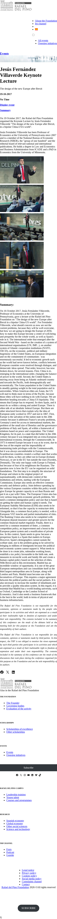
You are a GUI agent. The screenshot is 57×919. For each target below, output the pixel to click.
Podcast (10, 852)
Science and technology (18, 829)
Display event (7, 105)
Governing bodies (15, 705)
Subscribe (28, 767)
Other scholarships (15, 732)
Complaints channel (32, 881)
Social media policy (31, 878)
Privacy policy (29, 873)
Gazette (10, 855)
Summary (5, 110)
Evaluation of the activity (18, 708)
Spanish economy (15, 820)
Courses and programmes (19, 800)
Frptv (9, 849)
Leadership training (16, 794)
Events (4, 53)
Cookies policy (29, 875)
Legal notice (28, 870)
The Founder (12, 703)
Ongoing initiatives (47, 43)
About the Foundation (46, 20)
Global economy (14, 823)
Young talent (12, 797)
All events (43, 40)
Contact (26, 884)
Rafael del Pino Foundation (15, 887)
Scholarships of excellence (19, 729)
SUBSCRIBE (29, 908)
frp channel (40, 23)
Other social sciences (16, 826)
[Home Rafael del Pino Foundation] (16, 10)
